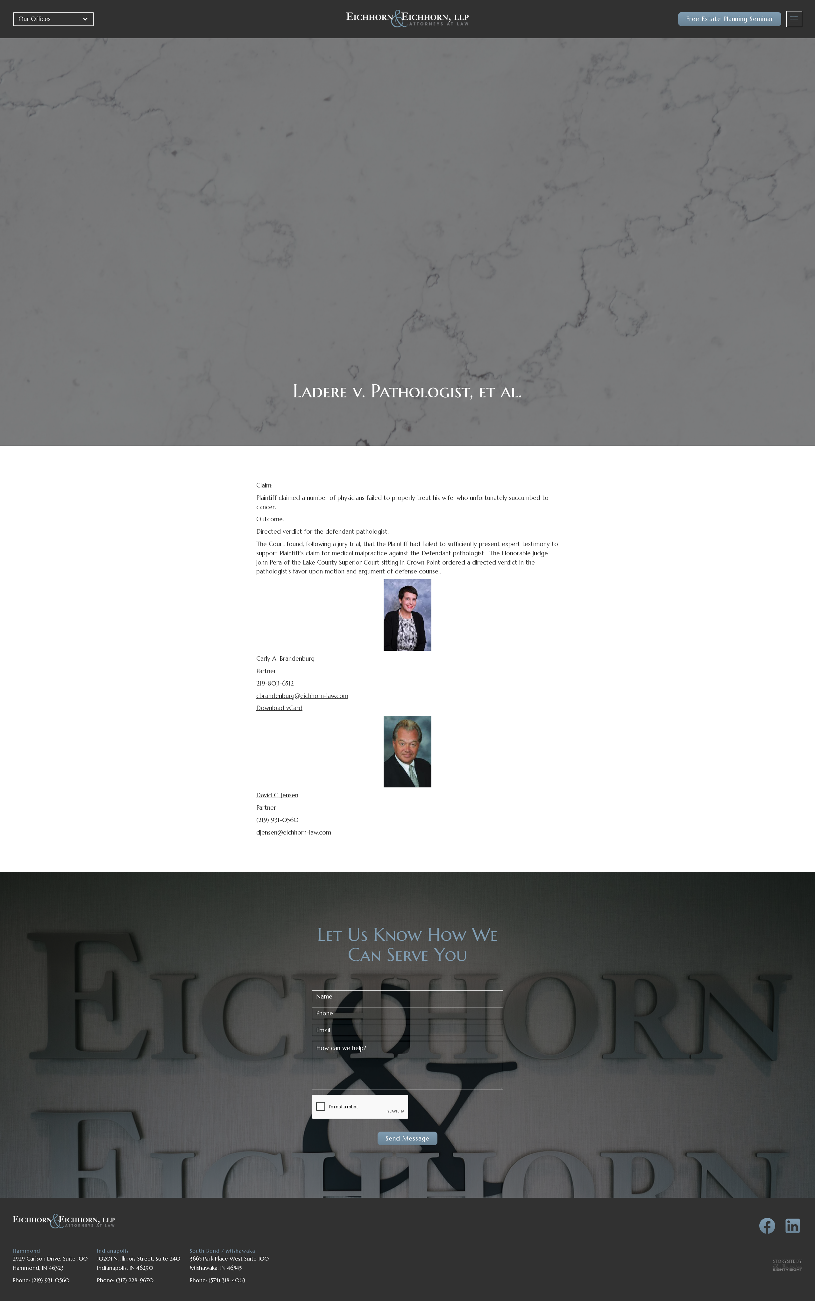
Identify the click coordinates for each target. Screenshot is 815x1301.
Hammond (26, 1251)
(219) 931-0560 (50, 1280)
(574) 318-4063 (227, 1280)
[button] (53, 19)
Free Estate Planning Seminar (729, 19)
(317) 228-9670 (134, 1280)
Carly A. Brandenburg (285, 658)
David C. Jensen (277, 795)
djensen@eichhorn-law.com (293, 832)
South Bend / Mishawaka (222, 1251)
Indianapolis (113, 1251)
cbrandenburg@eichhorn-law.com (302, 696)
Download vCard (279, 708)
